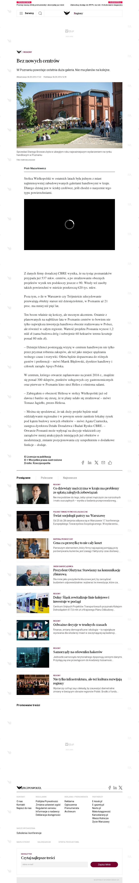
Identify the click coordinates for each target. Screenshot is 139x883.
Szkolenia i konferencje (29, 833)
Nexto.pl (96, 808)
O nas (20, 801)
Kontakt (21, 804)
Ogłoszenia (71, 804)
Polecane (47, 477)
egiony (78, 13)
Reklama (69, 801)
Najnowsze (70, 477)
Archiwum (70, 811)
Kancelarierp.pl (100, 815)
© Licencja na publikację (37, 456)
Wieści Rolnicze (100, 818)
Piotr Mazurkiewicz (35, 168)
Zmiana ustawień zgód (48, 804)
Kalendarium (44, 842)
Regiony (27, 52)
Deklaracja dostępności (48, 815)
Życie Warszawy (101, 821)
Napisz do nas (24, 808)
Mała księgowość (101, 811)
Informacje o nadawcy (47, 811)
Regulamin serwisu (46, 808)
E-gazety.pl (98, 804)
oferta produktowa (68, 842)
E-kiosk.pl (97, 801)
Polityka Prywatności (47, 801)
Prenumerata (72, 808)
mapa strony (23, 842)
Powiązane (24, 477)
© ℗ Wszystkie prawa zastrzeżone (43, 460)
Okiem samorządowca (63, 566)
